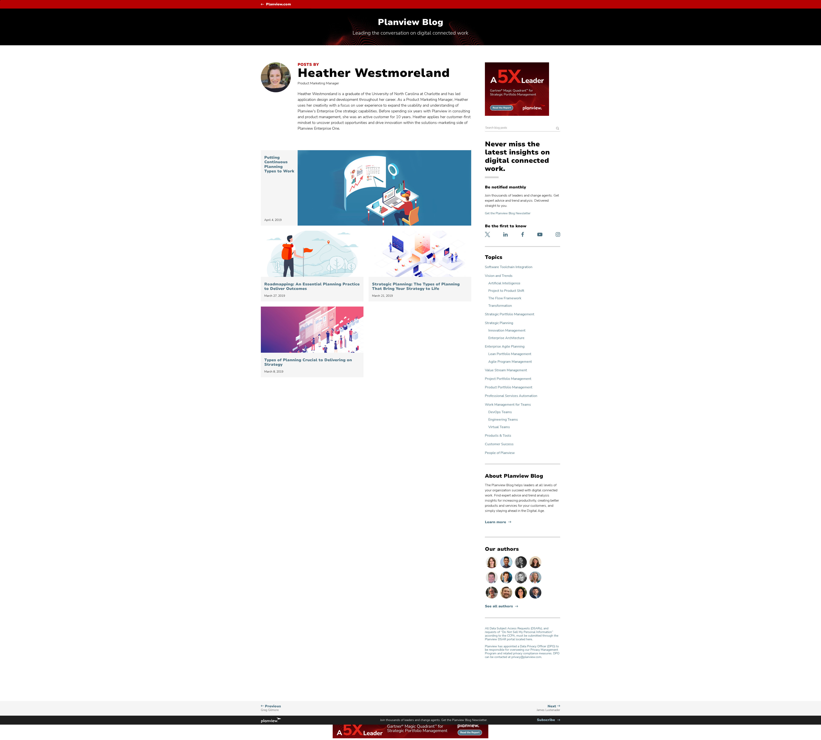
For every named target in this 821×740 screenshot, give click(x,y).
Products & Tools (498, 436)
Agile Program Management (510, 362)
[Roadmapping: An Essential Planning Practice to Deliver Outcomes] (312, 254)
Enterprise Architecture (506, 338)
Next (548, 708)
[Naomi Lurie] (521, 598)
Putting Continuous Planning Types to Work (279, 164)
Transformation (500, 306)
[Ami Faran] (535, 598)
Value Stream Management (506, 370)
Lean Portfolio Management (509, 354)
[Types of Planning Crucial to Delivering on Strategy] (312, 330)
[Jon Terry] (506, 598)
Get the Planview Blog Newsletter (507, 213)
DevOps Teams (500, 412)
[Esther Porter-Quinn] (521, 583)
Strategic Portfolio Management (509, 314)
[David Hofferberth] (492, 583)
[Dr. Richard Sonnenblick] (506, 583)
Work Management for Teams (508, 405)
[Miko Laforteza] (506, 568)
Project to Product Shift (506, 291)
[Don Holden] (492, 598)
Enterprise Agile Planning (504, 347)
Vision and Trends (498, 276)
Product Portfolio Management (508, 387)
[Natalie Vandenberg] (535, 568)
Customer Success (499, 444)
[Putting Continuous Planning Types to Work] (384, 188)
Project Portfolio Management (508, 379)
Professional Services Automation (511, 396)
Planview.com (278, 4)
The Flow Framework (504, 298)
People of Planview (500, 453)
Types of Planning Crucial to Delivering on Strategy (308, 362)
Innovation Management (507, 331)
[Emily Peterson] (492, 568)
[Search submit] (557, 129)
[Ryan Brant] (521, 568)
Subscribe (548, 720)
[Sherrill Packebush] (535, 583)
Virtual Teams (499, 427)
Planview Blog (410, 22)
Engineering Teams (503, 420)
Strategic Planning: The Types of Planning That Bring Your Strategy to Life (416, 286)
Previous (271, 708)
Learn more (498, 522)
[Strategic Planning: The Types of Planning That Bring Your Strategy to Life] (420, 254)
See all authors (499, 606)
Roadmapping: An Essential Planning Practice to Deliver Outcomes (312, 286)
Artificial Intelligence (504, 283)
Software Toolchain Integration (508, 267)
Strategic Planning (499, 323)
